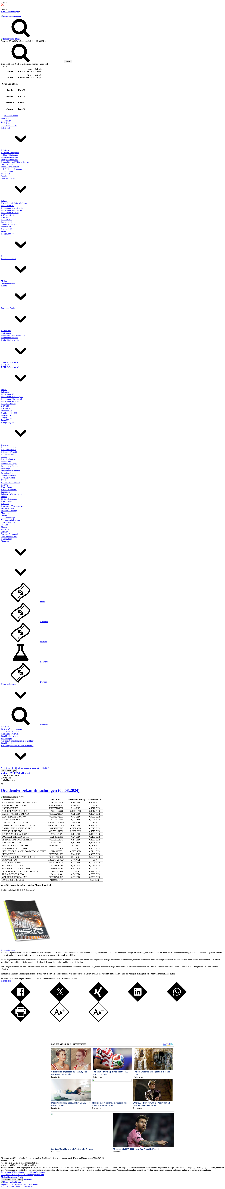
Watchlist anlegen (8, 743)
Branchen (5, 256)
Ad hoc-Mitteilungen (10, 12)
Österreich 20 (6, 229)
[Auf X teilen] (59, 1001)
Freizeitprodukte (7, 473)
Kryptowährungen (8, 684)
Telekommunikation (9, 536)
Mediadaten (27, 1179)
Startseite (4, 118)
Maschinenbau (7, 513)
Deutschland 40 (7, 205)
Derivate (43, 642)
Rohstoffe (5, 529)
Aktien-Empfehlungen (26, 1174)
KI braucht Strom (8, 950)
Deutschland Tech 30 (9, 213)
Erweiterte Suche (11, 116)
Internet (4, 496)
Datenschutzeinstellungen (11, 1180)
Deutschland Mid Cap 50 (11, 210)
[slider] (5, 782)
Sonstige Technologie (10, 534)
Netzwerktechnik (8, 522)
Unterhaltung (6, 539)
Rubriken (5, 150)
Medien (4, 281)
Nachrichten (6, 121)
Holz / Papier (6, 487)
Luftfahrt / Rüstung (9, 511)
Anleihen (44, 621)
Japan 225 (5, 231)
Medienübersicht (8, 283)
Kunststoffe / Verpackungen (12, 506)
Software (4, 532)
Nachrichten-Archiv (15, 1177)
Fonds (42, 601)
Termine (4, 176)
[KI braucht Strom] (26, 948)
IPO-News (5, 174)
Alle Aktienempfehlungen (11, 169)
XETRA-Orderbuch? (10, 367)
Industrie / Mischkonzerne (11, 494)
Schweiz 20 (6, 227)
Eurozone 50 (6, 222)
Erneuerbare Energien (10, 466)
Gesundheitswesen (8, 475)
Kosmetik (5, 504)
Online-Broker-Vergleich (11, 340)
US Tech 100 (6, 220)
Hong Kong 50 (7, 234)
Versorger (5, 541)
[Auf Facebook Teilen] (20, 1001)
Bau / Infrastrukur (8, 449)
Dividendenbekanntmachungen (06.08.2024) (40, 790)
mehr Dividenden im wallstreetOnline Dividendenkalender (27, 885)
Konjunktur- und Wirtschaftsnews (15, 162)
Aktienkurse (6, 330)
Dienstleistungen (8, 459)
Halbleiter (5, 480)
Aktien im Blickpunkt (10, 152)
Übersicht (5, 365)
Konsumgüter (6, 501)
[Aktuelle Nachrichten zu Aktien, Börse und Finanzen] (11, 16)
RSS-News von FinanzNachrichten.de (17, 1187)
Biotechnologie (7, 454)
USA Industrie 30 (8, 215)
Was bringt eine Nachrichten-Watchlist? (17, 741)
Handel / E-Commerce (10, 482)
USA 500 (5, 217)
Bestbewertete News (9, 157)
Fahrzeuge (5, 468)
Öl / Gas (4, 525)
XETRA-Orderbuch (9, 362)
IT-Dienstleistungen (9, 499)
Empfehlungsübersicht (10, 167)
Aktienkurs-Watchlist (9, 734)
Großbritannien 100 (9, 224)
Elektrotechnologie (9, 464)
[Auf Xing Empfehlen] (98, 1001)
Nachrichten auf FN (9, 125)
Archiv (4, 286)
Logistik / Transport (9, 508)
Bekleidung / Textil (9, 452)
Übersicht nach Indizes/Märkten (14, 203)
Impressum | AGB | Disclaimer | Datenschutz (19, 1184)
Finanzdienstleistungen (10, 471)
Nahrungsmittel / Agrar (10, 520)
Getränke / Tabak (8, 478)
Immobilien (5, 492)
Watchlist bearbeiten (9, 736)
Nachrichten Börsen (9, 1174)
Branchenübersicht (8, 258)
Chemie (4, 457)
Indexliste (5, 392)
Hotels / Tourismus (9, 489)
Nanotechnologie (8, 518)
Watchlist (44, 724)
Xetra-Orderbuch (21, 1172)
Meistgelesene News (9, 160)
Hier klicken (6, 981)
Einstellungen (6, 738)
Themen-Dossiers (8, 178)
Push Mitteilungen (9, 771)
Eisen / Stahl (6, 461)
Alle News (5, 128)
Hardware (5, 485)
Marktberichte (6, 164)
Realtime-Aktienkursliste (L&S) (14, 335)
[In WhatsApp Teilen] (176, 1001)
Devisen (43, 682)
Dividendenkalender (9, 338)
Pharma (4, 527)
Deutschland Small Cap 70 (12, 208)
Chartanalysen (7, 171)
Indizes (4, 201)
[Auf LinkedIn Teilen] (137, 1001)
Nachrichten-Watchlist (10, 731)
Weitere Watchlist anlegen (11, 729)
